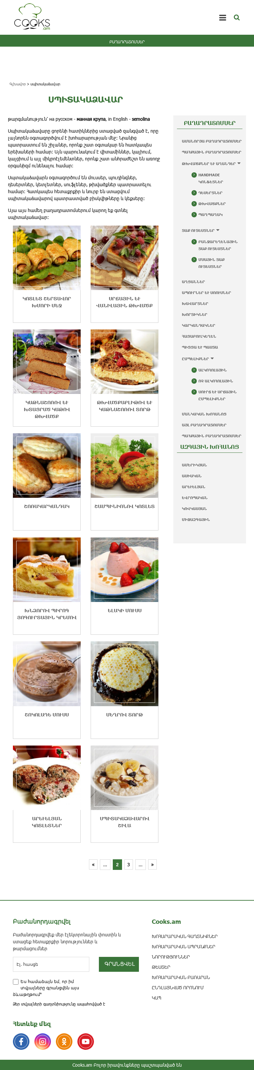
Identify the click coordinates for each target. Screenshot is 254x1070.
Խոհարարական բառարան (181, 977)
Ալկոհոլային (212, 370)
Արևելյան (193, 487)
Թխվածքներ (212, 203)
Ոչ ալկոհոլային (215, 381)
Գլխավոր (18, 84)
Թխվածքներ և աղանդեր (209, 163)
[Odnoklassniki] (64, 1042)
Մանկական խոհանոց (204, 414)
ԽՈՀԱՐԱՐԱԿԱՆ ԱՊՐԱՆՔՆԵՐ (183, 946)
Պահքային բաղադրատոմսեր (211, 152)
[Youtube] (86, 1042)
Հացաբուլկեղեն (199, 336)
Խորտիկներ (194, 314)
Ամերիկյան (194, 465)
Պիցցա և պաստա (200, 347)
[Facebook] (21, 1042)
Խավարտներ (195, 303)
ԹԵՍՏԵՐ (161, 967)
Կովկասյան (194, 508)
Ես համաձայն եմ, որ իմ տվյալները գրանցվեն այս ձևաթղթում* (46, 988)
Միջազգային (196, 519)
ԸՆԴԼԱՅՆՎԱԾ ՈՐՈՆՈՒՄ (178, 987)
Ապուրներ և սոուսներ (206, 292)
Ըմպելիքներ (195, 359)
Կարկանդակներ (198, 325)
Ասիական (192, 476)
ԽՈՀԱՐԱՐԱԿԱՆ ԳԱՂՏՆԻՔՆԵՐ (185, 936)
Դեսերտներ (210, 193)
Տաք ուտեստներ (198, 230)
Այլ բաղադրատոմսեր (204, 425)
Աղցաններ (193, 281)
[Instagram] (42, 1041)
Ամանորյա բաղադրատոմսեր (212, 141)
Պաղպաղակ (210, 214)
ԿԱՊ (156, 998)
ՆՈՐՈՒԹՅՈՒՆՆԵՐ (171, 957)
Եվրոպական (195, 497)
